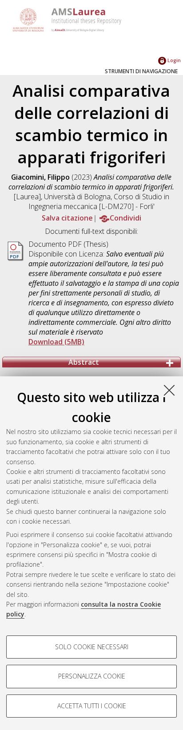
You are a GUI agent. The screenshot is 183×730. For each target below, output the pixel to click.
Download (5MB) (56, 342)
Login (173, 60)
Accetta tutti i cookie (91, 706)
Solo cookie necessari (91, 647)
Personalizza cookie (91, 676)
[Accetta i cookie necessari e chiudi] (169, 390)
